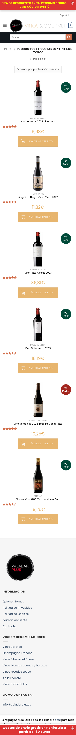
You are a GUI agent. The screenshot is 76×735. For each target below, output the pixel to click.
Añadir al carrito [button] (41, 141)
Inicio (8, 49)
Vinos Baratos (12, 647)
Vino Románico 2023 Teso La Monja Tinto (38, 424)
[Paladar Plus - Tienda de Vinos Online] (38, 25)
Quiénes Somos (13, 601)
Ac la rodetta (12, 678)
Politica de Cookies (16, 614)
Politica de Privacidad (17, 608)
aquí (58, 720)
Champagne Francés (17, 653)
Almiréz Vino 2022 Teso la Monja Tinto (38, 499)
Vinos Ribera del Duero (18, 659)
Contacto (9, 626)
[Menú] (5, 25)
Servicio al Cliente (15, 620)
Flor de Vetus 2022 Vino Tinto (38, 121)
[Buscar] (69, 37)
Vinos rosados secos (17, 672)
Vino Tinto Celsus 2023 (38, 272)
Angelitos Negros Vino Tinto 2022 (38, 197)
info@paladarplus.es (17, 704)
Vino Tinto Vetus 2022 (38, 348)
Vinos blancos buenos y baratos (25, 665)
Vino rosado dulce (15, 684)
